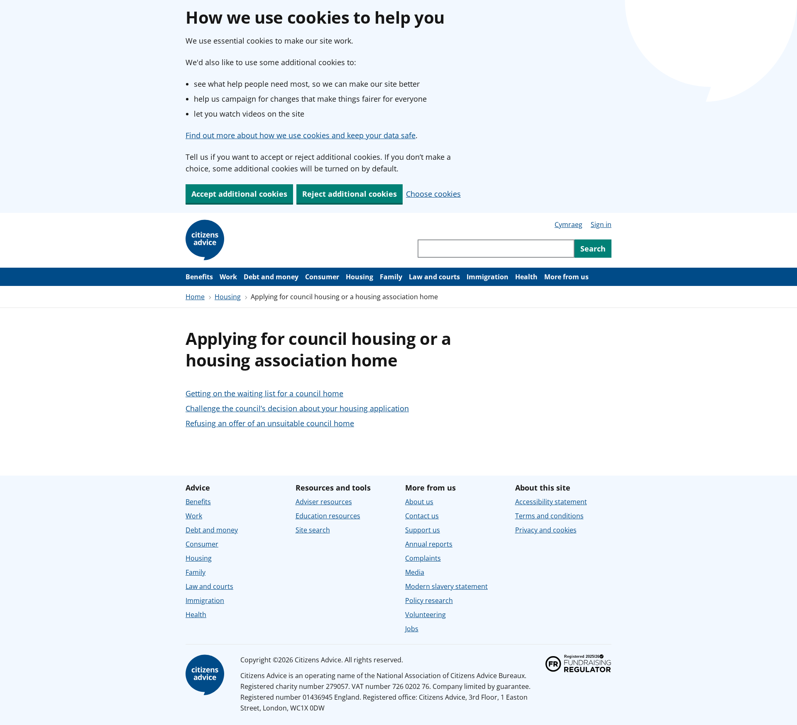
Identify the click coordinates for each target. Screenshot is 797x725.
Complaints (423, 558)
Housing (359, 276)
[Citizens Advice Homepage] (206, 240)
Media (414, 572)
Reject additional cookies (349, 194)
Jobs (411, 628)
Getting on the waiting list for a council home (264, 393)
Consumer (322, 276)
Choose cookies (433, 194)
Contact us (422, 515)
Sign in (601, 224)
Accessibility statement (551, 501)
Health (526, 276)
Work (228, 276)
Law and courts (434, 276)
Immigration (488, 276)
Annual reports (428, 544)
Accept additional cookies (239, 194)
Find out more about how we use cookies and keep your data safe (301, 135)
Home (195, 296)
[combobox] (496, 248)
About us (419, 501)
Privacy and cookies (546, 530)
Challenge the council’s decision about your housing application (297, 408)
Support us (422, 530)
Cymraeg (568, 224)
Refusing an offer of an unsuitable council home (270, 423)
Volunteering (425, 614)
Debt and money (271, 276)
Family (391, 276)
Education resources (328, 515)
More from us (566, 276)
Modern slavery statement (446, 586)
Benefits (199, 276)
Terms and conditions (549, 515)
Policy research (429, 600)
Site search (313, 530)
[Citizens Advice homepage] (206, 675)
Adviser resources (324, 501)
